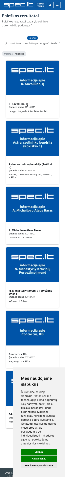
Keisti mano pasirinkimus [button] (39, 465)
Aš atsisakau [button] (39, 458)
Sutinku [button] (39, 451)
